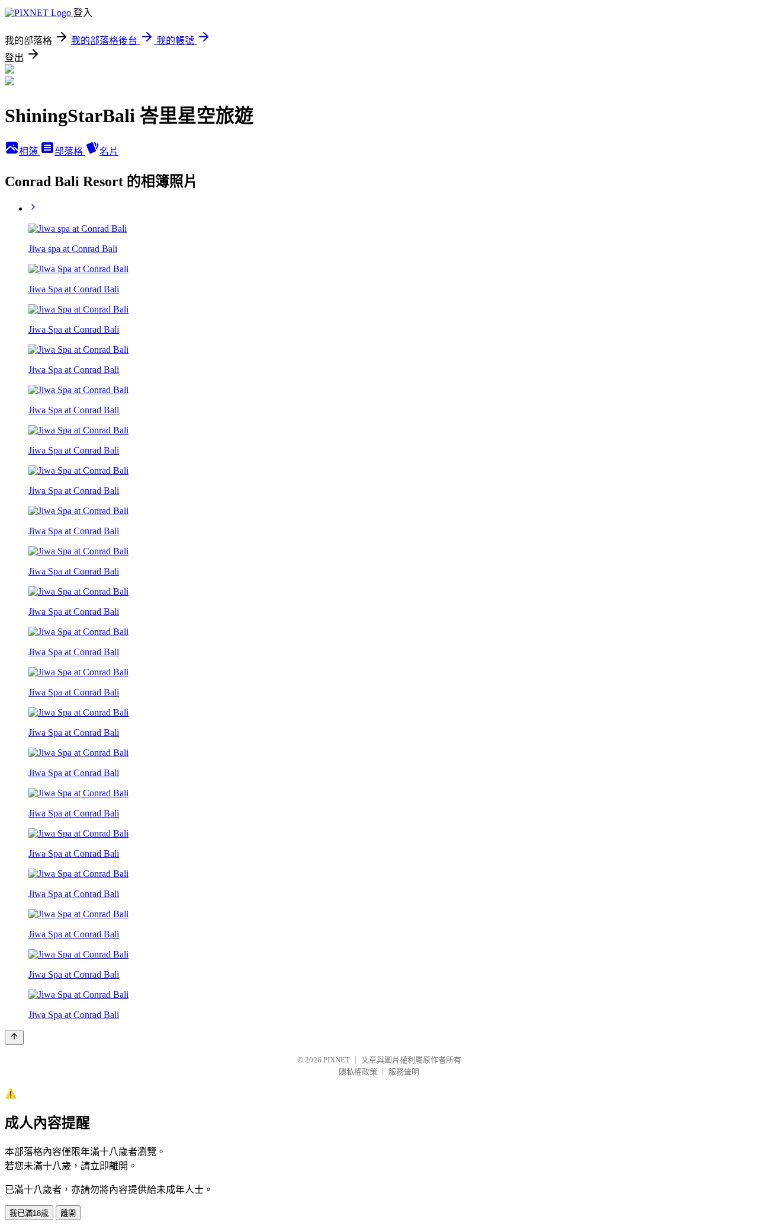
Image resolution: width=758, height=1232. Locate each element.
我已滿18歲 (29, 1213)
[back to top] (14, 1037)
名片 (108, 151)
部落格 (69, 151)
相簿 (29, 151)
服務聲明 (403, 1071)
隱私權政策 (358, 1071)
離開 (68, 1213)
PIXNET (336, 1059)
